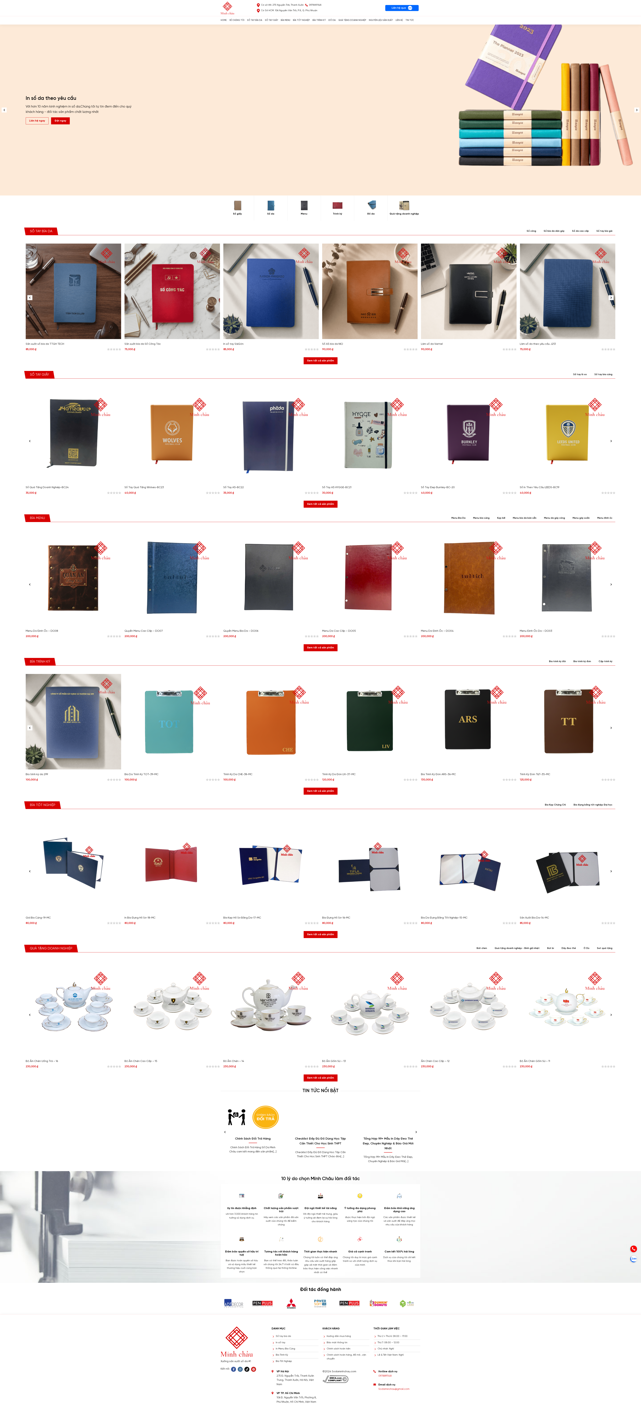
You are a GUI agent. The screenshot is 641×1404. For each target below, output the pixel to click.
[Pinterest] (253, 1369)
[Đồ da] (371, 205)
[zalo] (633, 1259)
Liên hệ (399, 20)
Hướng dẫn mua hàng (339, 1336)
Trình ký (337, 214)
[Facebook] (233, 1369)
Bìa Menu (285, 20)
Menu (304, 214)
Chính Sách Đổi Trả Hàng (253, 1138)
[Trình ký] (337, 205)
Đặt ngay (60, 121)
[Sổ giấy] (237, 205)
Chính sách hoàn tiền (338, 1349)
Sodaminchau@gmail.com (393, 1389)
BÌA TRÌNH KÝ (319, 20)
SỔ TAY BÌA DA (254, 20)
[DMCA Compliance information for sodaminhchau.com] (335, 1377)
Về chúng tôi (236, 20)
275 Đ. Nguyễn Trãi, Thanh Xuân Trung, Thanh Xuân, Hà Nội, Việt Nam (295, 1380)
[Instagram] (240, 1369)
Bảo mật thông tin (337, 1342)
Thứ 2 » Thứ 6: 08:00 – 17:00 (392, 1336)
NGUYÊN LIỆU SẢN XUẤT (381, 20)
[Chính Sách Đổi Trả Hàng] (253, 1117)
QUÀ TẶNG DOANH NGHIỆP (352, 20)
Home (224, 20)
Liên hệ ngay (37, 121)
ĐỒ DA (332, 20)
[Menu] (304, 205)
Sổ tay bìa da (283, 1336)
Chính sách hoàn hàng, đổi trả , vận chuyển (346, 1357)
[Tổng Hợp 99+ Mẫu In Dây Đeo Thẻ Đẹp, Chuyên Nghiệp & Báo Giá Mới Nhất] (388, 1117)
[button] (636, 110)
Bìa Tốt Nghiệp (284, 1361)
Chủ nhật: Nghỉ (386, 1349)
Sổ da (270, 214)
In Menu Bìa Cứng (285, 1349)
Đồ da (371, 214)
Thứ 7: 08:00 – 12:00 (388, 1342)
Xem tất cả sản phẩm (320, 360)
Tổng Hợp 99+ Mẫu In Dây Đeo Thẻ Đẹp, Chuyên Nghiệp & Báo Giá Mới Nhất (388, 1143)
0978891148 (385, 1376)
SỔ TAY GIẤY (271, 20)
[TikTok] (246, 1369)
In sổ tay (280, 1342)
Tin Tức (409, 20)
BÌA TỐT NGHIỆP (301, 20)
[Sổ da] (270, 205)
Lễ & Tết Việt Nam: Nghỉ (391, 1355)
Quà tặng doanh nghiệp (404, 214)
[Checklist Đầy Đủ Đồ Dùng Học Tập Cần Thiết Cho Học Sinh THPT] (320, 1117)
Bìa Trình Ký (282, 1355)
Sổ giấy (237, 214)
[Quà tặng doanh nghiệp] (404, 205)
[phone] (633, 1249)
